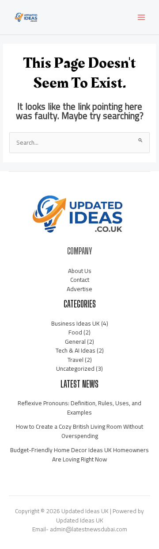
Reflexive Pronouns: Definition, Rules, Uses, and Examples (79, 407)
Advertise (79, 289)
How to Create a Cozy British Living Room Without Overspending (79, 431)
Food (75, 332)
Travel (75, 359)
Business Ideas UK (75, 323)
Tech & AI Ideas (75, 350)
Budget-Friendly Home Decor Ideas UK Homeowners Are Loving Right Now (79, 454)
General (75, 341)
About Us (79, 270)
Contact (79, 279)
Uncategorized (75, 368)
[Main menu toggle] (141, 17)
